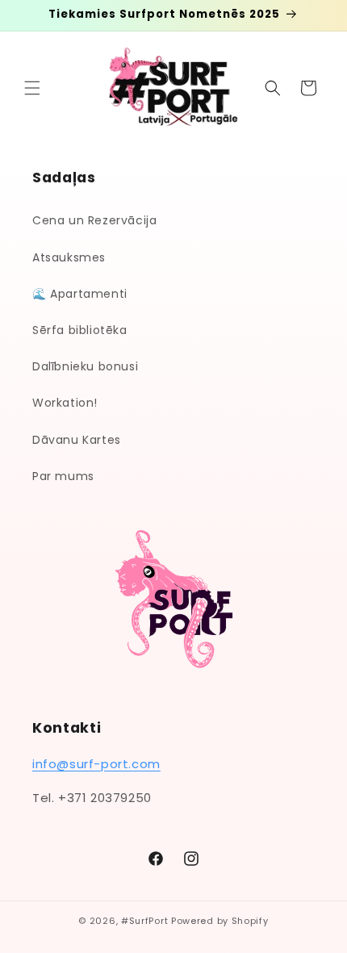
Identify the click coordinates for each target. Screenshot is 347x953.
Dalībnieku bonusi (85, 366)
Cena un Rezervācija (94, 220)
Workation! (65, 403)
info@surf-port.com (96, 763)
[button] (32, 88)
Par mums (63, 476)
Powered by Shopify (220, 920)
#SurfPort (144, 920)
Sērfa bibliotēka (80, 330)
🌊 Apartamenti (80, 294)
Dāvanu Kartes (76, 440)
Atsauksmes (69, 257)
